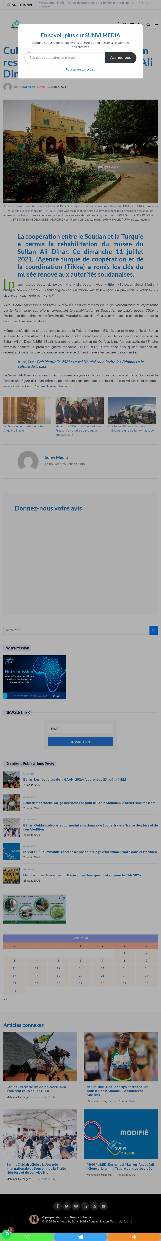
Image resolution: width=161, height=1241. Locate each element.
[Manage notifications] (11, 1230)
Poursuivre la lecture (80, 70)
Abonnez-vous (120, 57)
